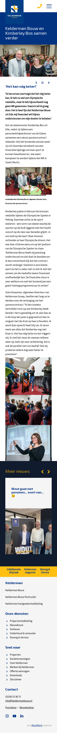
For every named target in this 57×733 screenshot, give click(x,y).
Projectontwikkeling (21, 621)
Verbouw (15, 629)
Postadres (10, 707)
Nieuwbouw (16, 625)
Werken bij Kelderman (22, 667)
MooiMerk (36, 725)
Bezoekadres (27, 707)
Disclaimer (15, 679)
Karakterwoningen (20, 658)
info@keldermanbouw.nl (18, 700)
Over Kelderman (19, 663)
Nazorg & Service (19, 637)
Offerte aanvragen (19, 671)
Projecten (15, 654)
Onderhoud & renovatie (23, 633)
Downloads (16, 675)
